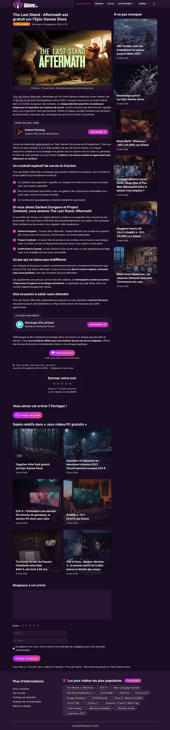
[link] (62, 132)
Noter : (16, 625)
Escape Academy (76, 698)
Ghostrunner (142, 692)
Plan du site (19, 693)
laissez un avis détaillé (66, 392)
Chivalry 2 (92, 703)
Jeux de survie (37, 365)
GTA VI (103, 687)
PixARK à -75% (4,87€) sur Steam (77, 516)
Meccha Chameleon (100, 708)
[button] (154, 3)
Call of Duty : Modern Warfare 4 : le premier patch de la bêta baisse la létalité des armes (85, 565)
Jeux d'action (22, 365)
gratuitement (43, 144)
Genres (142, 3)
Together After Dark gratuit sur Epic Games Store (33, 466)
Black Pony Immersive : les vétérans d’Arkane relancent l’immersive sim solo (134, 278)
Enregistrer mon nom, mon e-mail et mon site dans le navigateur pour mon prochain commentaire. (60, 648)
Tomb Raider (106, 692)
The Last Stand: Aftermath (27, 96)
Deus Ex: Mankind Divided (128, 698)
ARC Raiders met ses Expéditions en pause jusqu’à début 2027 (130, 50)
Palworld (124, 692)
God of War (73, 703)
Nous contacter (21, 688)
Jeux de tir (51, 365)
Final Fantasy (75, 708)
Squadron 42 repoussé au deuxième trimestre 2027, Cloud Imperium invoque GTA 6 (86, 464)
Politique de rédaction (24, 697)
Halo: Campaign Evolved (126, 687)
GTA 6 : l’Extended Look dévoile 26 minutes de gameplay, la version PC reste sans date (36, 515)
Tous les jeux (133, 680)
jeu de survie (23, 100)
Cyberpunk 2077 (76, 713)
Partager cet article (30, 415)
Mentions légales (22, 706)
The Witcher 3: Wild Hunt (79, 687)
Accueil (32, 667)
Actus (110, 3)
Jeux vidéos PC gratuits (50, 667)
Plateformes (125, 3)
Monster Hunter (126, 708)
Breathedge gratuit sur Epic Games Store (130, 97)
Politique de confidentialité (27, 701)
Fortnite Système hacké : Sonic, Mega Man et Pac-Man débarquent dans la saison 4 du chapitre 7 (132, 185)
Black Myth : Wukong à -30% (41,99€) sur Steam (133, 143)
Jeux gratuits (83, 3)
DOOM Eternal (99, 698)
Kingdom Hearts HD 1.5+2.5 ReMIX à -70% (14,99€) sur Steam (131, 232)
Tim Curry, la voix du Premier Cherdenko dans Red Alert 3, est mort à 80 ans (34, 565)
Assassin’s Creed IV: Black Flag (122, 703)
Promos (99, 3)
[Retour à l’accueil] (22, 3)
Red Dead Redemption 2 (80, 692)
